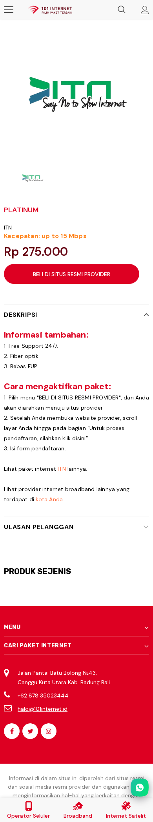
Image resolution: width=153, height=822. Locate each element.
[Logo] (50, 9)
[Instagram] (48, 731)
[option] (76, 95)
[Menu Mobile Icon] (8, 9)
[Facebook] (12, 731)
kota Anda (49, 499)
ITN (8, 227)
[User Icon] (145, 10)
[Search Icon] (122, 10)
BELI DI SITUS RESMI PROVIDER (71, 274)
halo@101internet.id (42, 708)
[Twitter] (30, 731)
